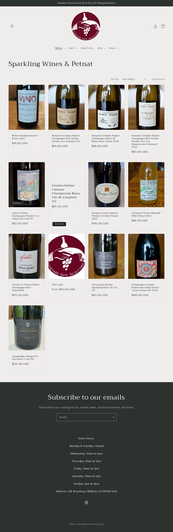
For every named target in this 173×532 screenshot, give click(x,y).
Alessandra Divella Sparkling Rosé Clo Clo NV (104, 287)
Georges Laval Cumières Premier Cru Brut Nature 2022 (105, 216)
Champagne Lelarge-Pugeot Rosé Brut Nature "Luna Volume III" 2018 (145, 287)
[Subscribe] (113, 417)
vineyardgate (81, 524)
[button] (12, 26)
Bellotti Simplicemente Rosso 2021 (25, 137)
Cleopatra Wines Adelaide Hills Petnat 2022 (146, 214)
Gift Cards (57, 284)
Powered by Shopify (95, 524)
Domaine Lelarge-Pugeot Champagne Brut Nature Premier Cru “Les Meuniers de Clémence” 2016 (145, 141)
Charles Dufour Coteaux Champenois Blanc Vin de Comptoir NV (66, 193)
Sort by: (115, 79)
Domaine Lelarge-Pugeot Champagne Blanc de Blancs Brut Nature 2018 (106, 138)
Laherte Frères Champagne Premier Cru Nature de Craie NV (25, 216)
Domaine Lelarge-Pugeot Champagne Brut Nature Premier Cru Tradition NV (66, 138)
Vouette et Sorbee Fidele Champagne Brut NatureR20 (25, 287)
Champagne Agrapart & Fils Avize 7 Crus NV (25, 358)
